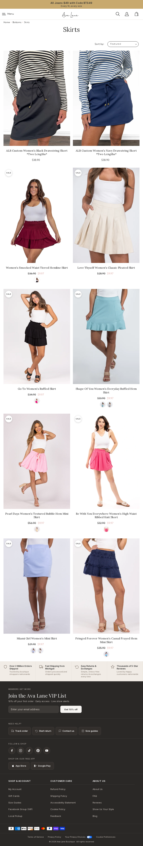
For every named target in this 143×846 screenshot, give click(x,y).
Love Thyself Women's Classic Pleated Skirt (106, 267)
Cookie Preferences (105, 837)
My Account (14, 789)
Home (6, 22)
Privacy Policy (54, 837)
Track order (21, 730)
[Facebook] (11, 750)
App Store (21, 766)
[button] (118, 14)
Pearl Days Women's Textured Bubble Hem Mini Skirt (36, 515)
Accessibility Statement (63, 802)
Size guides (91, 730)
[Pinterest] (38, 750)
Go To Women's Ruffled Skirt (37, 388)
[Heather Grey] (110, 404)
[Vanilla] (40, 650)
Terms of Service (36, 837)
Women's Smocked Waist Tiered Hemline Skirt (37, 267)
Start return (45, 730)
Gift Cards (14, 796)
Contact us (68, 730)
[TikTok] (29, 750)
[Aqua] (103, 404)
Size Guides (14, 802)
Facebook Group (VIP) (20, 809)
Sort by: (99, 44)
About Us (98, 789)
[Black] (37, 280)
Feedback (55, 816)
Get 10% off (71, 709)
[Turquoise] (106, 654)
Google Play (44, 766)
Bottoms (17, 22)
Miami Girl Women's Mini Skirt (37, 638)
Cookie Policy (57, 809)
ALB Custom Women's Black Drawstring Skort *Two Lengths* (36, 152)
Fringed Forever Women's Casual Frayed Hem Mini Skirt (106, 640)
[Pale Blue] (33, 650)
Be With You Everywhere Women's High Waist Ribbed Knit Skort (106, 515)
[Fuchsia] (106, 529)
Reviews (97, 802)
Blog (95, 816)
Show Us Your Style (103, 809)
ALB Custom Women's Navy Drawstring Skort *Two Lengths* (106, 152)
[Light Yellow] (37, 529)
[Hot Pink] (37, 401)
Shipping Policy (58, 796)
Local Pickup (15, 816)
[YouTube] (46, 750)
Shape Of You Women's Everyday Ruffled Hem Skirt (106, 390)
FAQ (95, 796)
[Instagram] (20, 750)
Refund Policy (57, 789)
